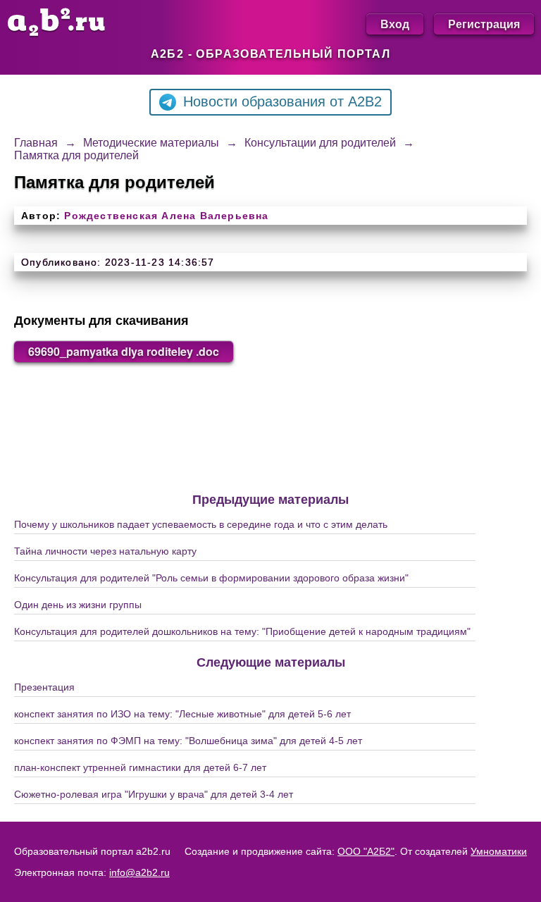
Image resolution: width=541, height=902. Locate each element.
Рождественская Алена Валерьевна (166, 215)
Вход (394, 24)
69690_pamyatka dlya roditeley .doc (123, 351)
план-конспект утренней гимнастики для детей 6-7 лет (140, 767)
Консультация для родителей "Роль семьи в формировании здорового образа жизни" (211, 577)
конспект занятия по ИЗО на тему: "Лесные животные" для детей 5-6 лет (182, 713)
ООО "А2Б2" (365, 851)
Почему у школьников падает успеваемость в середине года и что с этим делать (200, 524)
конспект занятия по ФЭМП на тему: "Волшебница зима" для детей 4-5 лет (188, 740)
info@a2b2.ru (139, 872)
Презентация (44, 687)
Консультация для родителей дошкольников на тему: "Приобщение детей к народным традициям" (242, 631)
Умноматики (499, 851)
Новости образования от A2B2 (282, 101)
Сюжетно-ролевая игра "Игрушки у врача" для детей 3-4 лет (153, 794)
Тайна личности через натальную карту (105, 551)
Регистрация (484, 24)
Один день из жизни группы (78, 604)
